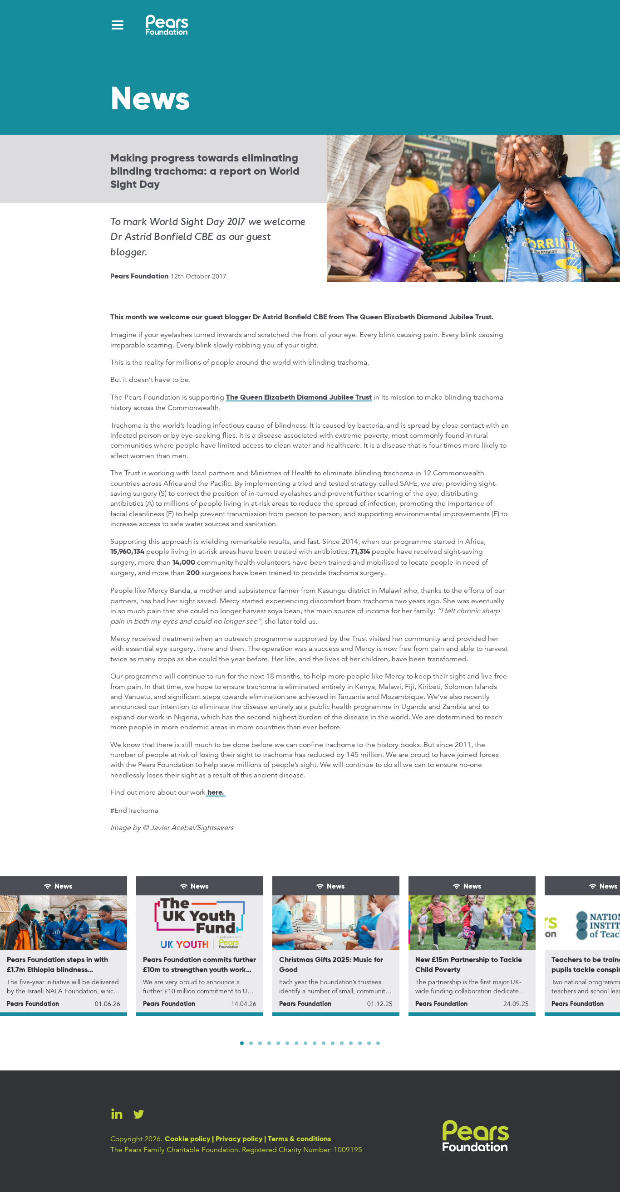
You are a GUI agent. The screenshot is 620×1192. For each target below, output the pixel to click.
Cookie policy (187, 1139)
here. (216, 792)
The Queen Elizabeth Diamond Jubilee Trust (299, 397)
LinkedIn (117, 1114)
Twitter (138, 1114)
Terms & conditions (299, 1139)
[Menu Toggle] (117, 25)
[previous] (201, 1043)
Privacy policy (239, 1139)
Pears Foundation (139, 276)
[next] (419, 1043)
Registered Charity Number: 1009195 (302, 1149)
